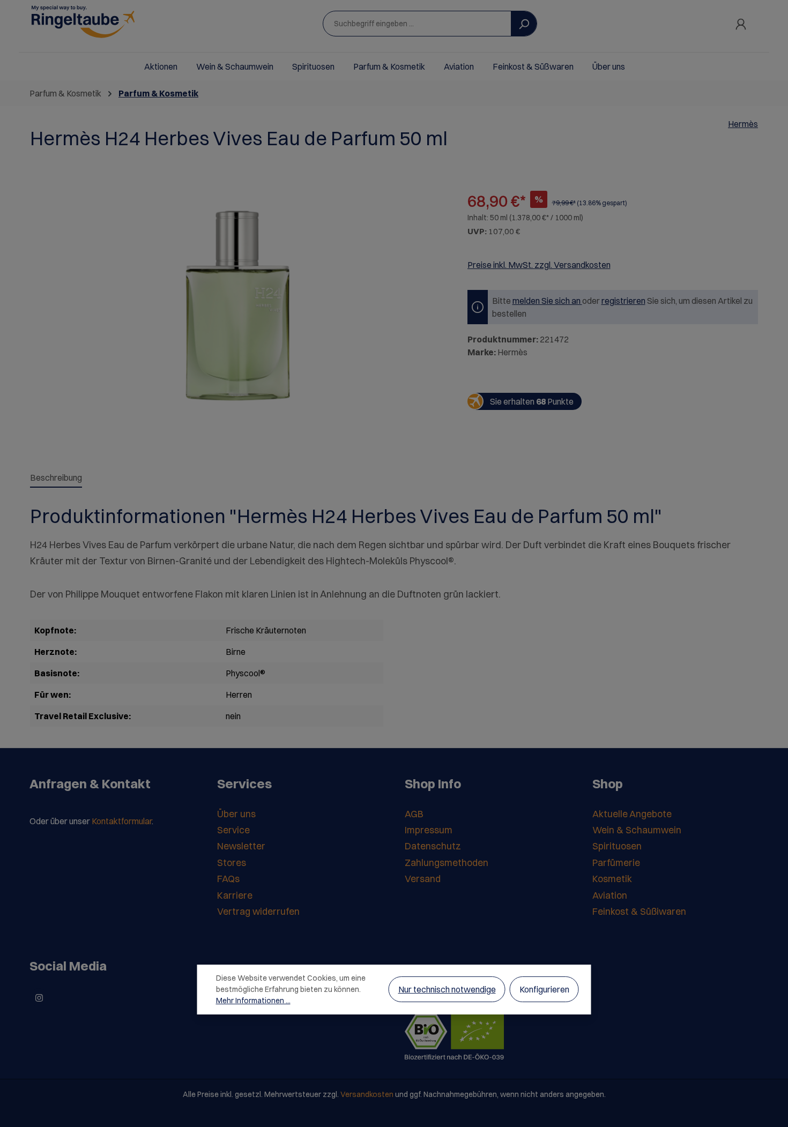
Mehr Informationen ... (253, 1000)
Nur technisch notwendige (447, 989)
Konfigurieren (544, 989)
